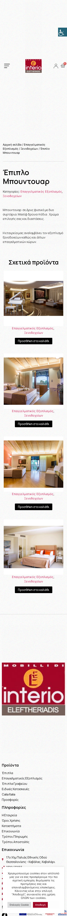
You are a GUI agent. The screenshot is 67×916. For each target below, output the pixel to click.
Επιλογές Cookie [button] (19, 904)
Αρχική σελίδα (12, 144)
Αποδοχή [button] (40, 904)
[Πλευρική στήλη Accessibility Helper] (62, 32)
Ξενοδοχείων (29, 148)
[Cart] (62, 65)
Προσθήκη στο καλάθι (33, 341)
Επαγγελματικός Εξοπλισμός (41, 191)
